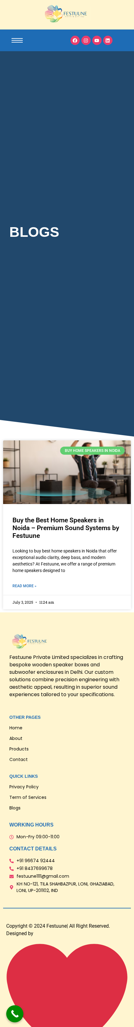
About (15, 738)
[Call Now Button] (14, 1013)
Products (19, 749)
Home (15, 728)
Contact (18, 759)
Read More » (24, 586)
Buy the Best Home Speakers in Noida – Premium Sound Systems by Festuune (65, 527)
